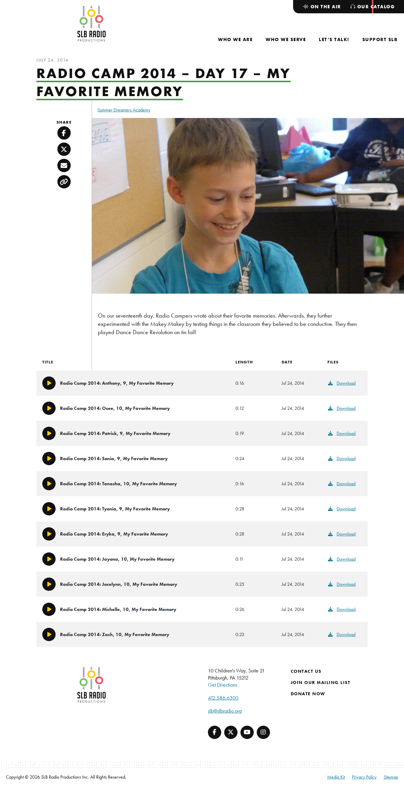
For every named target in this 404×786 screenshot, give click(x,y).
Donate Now (308, 694)
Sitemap (391, 777)
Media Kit (336, 777)
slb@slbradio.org (225, 710)
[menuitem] (235, 39)
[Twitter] (230, 732)
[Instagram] (263, 732)
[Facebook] (214, 732)
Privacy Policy (364, 777)
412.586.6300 (223, 697)
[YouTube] (247, 732)
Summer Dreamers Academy (124, 110)
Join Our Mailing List (320, 682)
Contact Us (306, 671)
